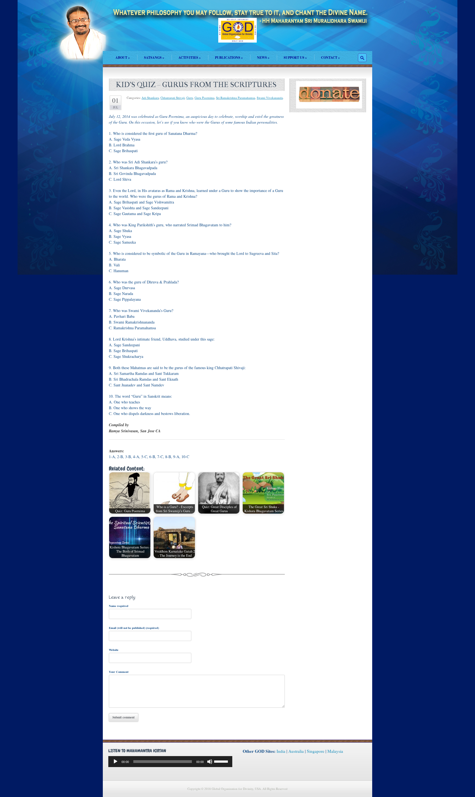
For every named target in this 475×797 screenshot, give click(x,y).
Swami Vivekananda (270, 98)
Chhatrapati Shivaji (173, 98)
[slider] (222, 761)
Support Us (295, 57)
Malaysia (335, 751)
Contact (330, 57)
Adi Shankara (150, 98)
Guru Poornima (204, 98)
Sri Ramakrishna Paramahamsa (235, 98)
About (122, 57)
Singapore (315, 751)
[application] (170, 761)
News (263, 57)
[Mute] (209, 761)
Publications (229, 57)
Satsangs (154, 57)
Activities (189, 57)
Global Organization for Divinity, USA (237, 34)
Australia (296, 751)
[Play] (115, 761)
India (281, 751)
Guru (189, 98)
